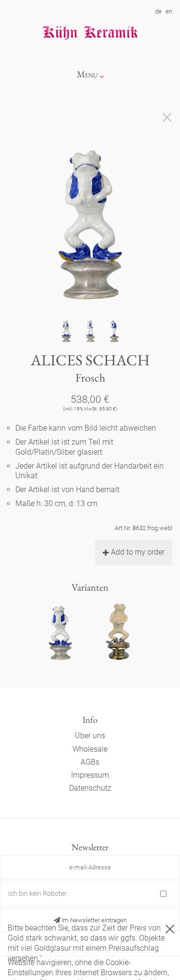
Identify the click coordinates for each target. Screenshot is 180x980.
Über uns (90, 735)
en (169, 11)
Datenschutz (90, 788)
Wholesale (90, 749)
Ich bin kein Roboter (37, 893)
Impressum (90, 775)
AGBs (90, 762)
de (158, 11)
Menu (87, 74)
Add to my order (138, 552)
